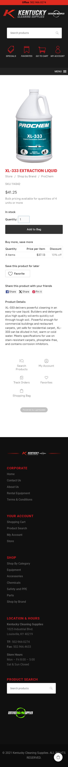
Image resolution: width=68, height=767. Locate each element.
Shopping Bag (22, 395)
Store (9, 176)
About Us (13, 487)
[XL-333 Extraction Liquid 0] (34, 126)
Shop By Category (18, 563)
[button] (58, 71)
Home (11, 474)
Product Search (17, 528)
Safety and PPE (17, 589)
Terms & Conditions (19, 499)
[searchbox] (34, 33)
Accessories (15, 576)
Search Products (22, 367)
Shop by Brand (26, 176)
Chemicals (13, 582)
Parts (10, 595)
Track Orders (21, 382)
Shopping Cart (16, 522)
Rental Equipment (18, 493)
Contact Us (14, 480)
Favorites (46, 382)
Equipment (14, 570)
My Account (46, 366)
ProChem (47, 176)
